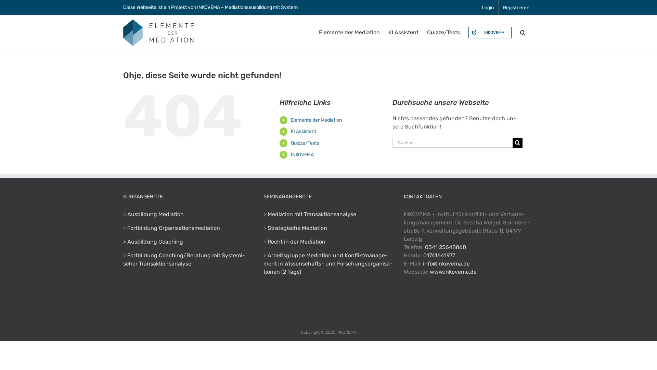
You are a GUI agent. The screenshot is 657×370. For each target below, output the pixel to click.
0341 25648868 (445, 247)
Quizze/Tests (305, 143)
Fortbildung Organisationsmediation (173, 228)
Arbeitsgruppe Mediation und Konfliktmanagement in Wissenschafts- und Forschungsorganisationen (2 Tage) (327, 263)
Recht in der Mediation (296, 241)
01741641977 (439, 255)
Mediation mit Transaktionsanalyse (312, 214)
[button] (522, 32)
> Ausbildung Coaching (153, 241)
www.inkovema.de (453, 272)
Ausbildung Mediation (155, 214)
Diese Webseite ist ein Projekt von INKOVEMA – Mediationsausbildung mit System (210, 7)
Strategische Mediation (297, 228)
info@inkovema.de (446, 263)
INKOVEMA (302, 155)
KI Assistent (303, 131)
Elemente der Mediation (316, 120)
